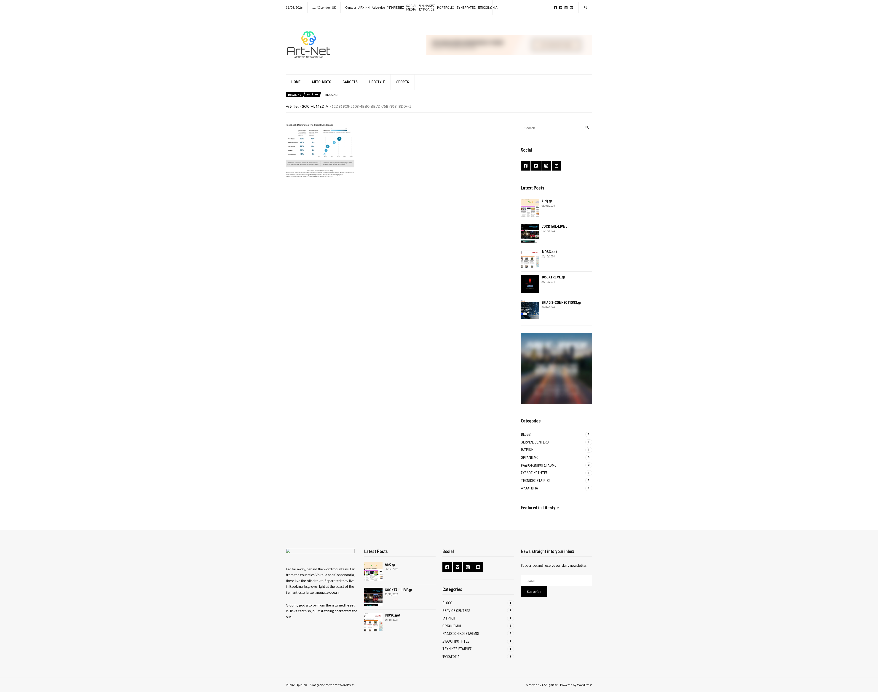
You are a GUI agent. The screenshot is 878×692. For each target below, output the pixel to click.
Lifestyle (377, 82)
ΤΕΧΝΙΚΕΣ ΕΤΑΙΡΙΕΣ (535, 480)
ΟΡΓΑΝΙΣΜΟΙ (530, 457)
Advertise (378, 7)
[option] (458, 94)
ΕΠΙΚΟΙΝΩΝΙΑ (488, 7)
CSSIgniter (550, 685)
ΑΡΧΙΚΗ (363, 7)
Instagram (566, 7)
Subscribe (534, 591)
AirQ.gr (546, 201)
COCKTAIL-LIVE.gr (555, 226)
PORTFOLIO (445, 7)
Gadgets (350, 82)
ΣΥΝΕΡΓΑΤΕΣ (466, 7)
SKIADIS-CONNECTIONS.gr (561, 302)
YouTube (571, 7)
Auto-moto (321, 82)
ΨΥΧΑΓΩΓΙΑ (529, 488)
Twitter (560, 7)
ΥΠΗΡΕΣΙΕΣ (395, 7)
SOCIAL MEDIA (411, 7)
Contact (350, 7)
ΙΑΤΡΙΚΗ (527, 450)
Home (295, 82)
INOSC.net (332, 94)
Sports (402, 82)
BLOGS (526, 434)
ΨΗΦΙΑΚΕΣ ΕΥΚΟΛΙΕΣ (427, 7)
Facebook (555, 7)
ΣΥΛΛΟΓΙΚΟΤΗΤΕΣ (534, 473)
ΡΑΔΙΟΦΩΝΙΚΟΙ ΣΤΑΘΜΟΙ (539, 465)
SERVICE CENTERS (535, 442)
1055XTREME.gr (553, 277)
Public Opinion (296, 685)
